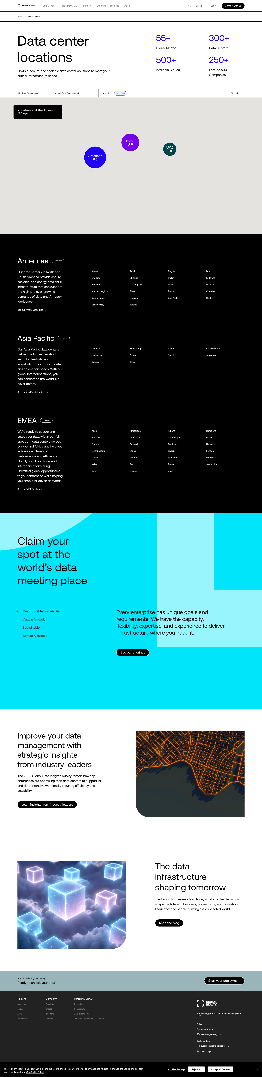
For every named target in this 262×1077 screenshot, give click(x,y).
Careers (49, 1019)
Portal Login (206, 1052)
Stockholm (211, 464)
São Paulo (173, 298)
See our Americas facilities (30, 310)
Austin (133, 271)
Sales (199, 1024)
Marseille (172, 457)
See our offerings (132, 652)
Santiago (134, 298)
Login (213, 6)
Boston (209, 271)
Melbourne (97, 355)
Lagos (133, 451)
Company (51, 998)
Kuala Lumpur (213, 348)
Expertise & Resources (108, 6)
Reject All (196, 1069)
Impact (49, 1009)
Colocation (79, 1004)
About (127, 6)
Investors (50, 1014)
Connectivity (79, 1009)
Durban (95, 444)
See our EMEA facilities (28, 489)
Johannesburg (98, 451)
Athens (171, 431)
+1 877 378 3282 (207, 1029)
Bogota (171, 271)
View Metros (22, 1019)
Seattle (209, 298)
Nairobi (95, 464)
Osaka (133, 355)
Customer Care (203, 1041)
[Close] (258, 1069)
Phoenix (134, 291)
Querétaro (211, 291)
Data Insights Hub (82, 1014)
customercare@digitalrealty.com (215, 1046)
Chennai (96, 348)
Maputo (133, 457)
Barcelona (211, 431)
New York (211, 284)
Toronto (133, 304)
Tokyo (133, 362)
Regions (21, 998)
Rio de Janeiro (98, 298)
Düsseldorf (135, 444)
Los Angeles (136, 284)
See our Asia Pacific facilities (31, 392)
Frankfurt (172, 444)
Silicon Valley (98, 304)
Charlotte (96, 278)
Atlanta (95, 271)
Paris (132, 464)
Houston (96, 284)
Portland (172, 291)
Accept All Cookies (220, 1069)
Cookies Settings (176, 1069)
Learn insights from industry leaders (47, 804)
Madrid (95, 457)
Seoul (171, 355)
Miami (171, 284)
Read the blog (169, 923)
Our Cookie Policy (34, 1072)
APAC (19, 1014)
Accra (94, 431)
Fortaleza (210, 278)
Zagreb (133, 471)
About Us (50, 1004)
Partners (87, 6)
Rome (171, 464)
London (210, 451)
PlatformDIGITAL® (69, 6)
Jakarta (171, 348)
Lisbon (171, 451)
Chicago (134, 278)
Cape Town (135, 437)
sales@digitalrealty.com (211, 1034)
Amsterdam (135, 431)
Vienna (95, 471)
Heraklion (210, 444)
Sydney (95, 362)
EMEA (20, 1009)
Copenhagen (174, 437)
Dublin (209, 437)
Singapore (211, 355)
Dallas (171, 278)
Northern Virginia (100, 291)
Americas (21, 1004)
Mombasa (211, 457)
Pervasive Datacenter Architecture (89, 1019)
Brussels (96, 437)
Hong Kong (135, 348)
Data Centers (49, 6)
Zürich (171, 471)
